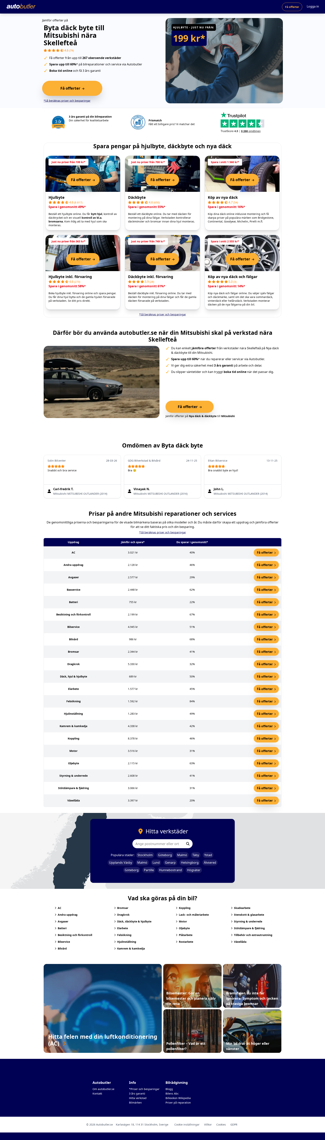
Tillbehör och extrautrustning (253, 935)
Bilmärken (135, 1102)
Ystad (208, 855)
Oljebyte (184, 928)
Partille (149, 870)
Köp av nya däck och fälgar (232, 276)
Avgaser (63, 921)
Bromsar (122, 908)
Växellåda (240, 941)
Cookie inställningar (187, 1124)
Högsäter (193, 870)
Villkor (208, 1124)
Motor (183, 921)
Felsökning (124, 935)
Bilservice (64, 941)
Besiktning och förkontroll (75, 935)
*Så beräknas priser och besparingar (67, 100)
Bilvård (62, 948)
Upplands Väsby (120, 862)
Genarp (170, 862)
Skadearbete (242, 908)
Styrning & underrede (248, 921)
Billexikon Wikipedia (178, 1098)
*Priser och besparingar (144, 1089)
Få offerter (292, 7)
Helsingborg (190, 862)
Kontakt (97, 1093)
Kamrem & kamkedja (131, 948)
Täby (195, 855)
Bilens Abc (172, 1093)
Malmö (182, 855)
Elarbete (122, 928)
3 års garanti (137, 1093)
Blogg (169, 1089)
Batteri (62, 928)
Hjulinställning (126, 941)
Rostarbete (186, 941)
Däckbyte (137, 197)
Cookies (221, 1124)
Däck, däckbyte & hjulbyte (134, 921)
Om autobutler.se (103, 1089)
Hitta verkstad (138, 1098)
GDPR (233, 1124)
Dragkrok (123, 914)
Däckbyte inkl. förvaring (150, 276)
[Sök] (188, 843)
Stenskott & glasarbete (249, 914)
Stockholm (145, 855)
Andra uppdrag (67, 914)
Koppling (185, 908)
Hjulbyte (57, 197)
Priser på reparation (178, 1102)
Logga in (313, 6)
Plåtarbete (185, 935)
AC (59, 908)
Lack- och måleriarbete (194, 914)
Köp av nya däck (223, 197)
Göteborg (165, 855)
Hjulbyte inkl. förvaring (70, 276)
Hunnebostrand (170, 870)
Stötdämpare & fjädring (249, 928)
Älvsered (210, 862)
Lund (156, 862)
